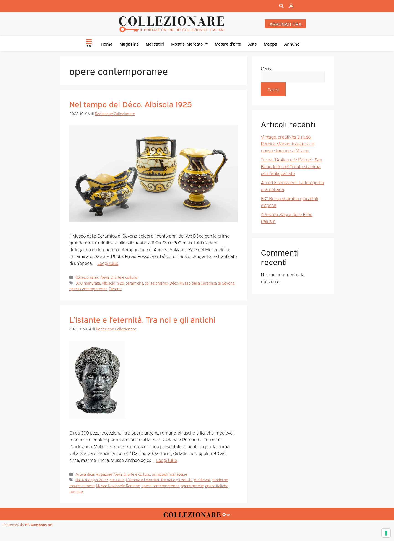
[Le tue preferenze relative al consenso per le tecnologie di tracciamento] (386, 533)
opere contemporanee (88, 288)
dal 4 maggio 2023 (91, 479)
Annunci (292, 44)
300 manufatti (87, 282)
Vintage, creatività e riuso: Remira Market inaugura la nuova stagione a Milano (287, 143)
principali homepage (169, 473)
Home (107, 44)
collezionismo (156, 282)
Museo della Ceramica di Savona (207, 282)
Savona (115, 288)
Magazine (129, 44)
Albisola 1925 (113, 282)
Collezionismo (87, 277)
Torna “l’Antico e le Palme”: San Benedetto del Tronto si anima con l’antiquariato (291, 166)
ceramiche (134, 282)
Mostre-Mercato (187, 44)
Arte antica (84, 473)
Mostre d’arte (228, 44)
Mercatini (155, 44)
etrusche (117, 479)
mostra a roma (81, 485)
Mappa (270, 44)
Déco (173, 282)
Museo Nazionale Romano (118, 485)
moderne (220, 479)
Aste (252, 44)
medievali (202, 479)
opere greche (192, 485)
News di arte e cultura (119, 277)
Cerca (267, 68)
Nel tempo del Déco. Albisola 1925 (130, 103)
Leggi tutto (107, 263)
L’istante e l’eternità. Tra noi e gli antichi (142, 319)
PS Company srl (39, 524)
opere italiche (216, 485)
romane (76, 491)
